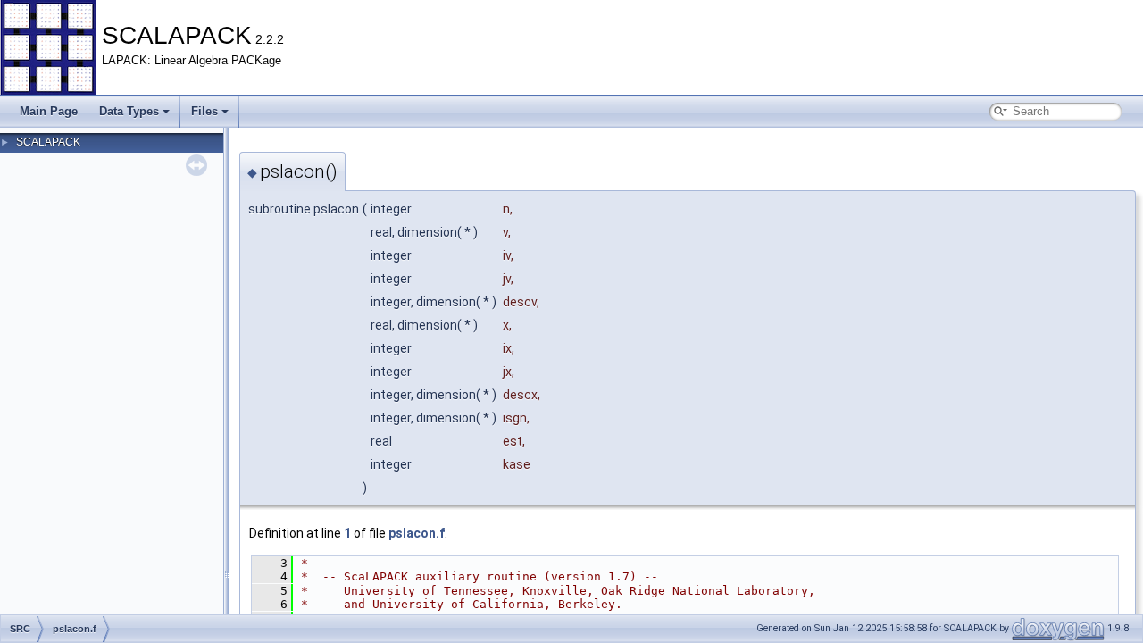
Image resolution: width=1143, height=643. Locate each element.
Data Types (129, 111)
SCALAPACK (48, 142)
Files (204, 111)
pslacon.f (416, 533)
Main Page (49, 111)
